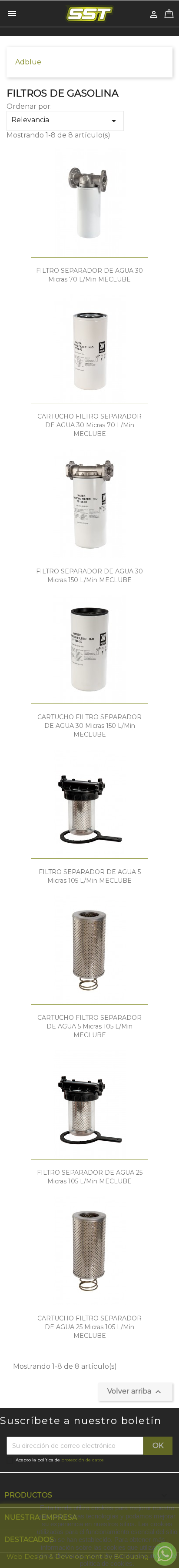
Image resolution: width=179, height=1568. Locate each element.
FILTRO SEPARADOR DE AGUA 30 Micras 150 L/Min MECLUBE (89, 575)
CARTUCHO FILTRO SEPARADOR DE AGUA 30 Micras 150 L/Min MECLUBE (89, 725)
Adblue (28, 62)
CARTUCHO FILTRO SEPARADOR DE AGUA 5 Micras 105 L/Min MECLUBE (89, 1026)
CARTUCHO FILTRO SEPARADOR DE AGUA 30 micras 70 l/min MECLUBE (89, 425)
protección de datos (82, 1460)
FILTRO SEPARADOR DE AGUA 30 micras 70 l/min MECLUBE (89, 275)
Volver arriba (135, 1392)
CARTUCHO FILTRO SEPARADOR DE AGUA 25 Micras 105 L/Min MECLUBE (89, 1327)
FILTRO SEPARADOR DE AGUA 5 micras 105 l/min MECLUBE (90, 876)
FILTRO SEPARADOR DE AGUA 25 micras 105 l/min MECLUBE (90, 1177)
